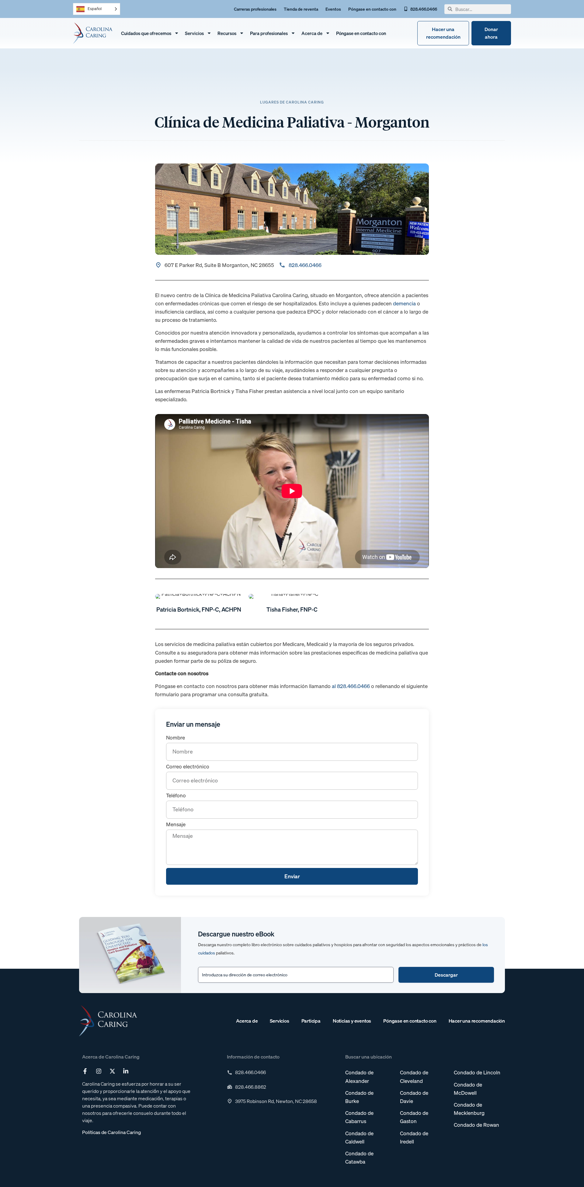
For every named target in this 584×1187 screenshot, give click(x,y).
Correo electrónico (187, 767)
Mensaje (176, 825)
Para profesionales (269, 33)
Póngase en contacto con (361, 33)
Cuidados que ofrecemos (146, 33)
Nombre (175, 738)
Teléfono (176, 796)
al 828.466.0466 (351, 686)
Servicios (194, 33)
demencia (404, 303)
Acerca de (311, 33)
